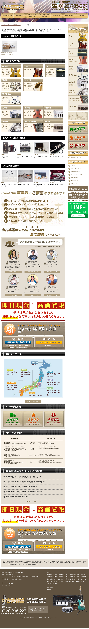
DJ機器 (72, 91)
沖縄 (56, 583)
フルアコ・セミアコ (7, 74)
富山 (63, 577)
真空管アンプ (50, 73)
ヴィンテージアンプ (51, 74)
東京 (51, 577)
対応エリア (49, 572)
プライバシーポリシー (77, 168)
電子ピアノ (47, 111)
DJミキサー (5, 128)
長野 (78, 577)
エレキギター (5, 69)
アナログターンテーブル (8, 125)
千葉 (48, 577)
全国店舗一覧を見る (32, 401)
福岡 (69, 581)
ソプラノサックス (29, 83)
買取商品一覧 (74, 181)
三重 (51, 579)
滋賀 (55, 579)
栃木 (78, 574)
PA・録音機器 (74, 99)
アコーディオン (48, 116)
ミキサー (26, 128)
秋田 (63, 574)
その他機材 (73, 107)
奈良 (69, 579)
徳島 (55, 581)
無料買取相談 (74, 177)
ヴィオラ (26, 112)
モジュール (5, 99)
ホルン (9, 88)
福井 (71, 577)
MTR (25, 125)
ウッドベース (27, 114)
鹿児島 (52, 583)
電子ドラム (73, 76)
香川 (59, 581)
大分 (84, 581)
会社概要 (73, 165)
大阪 (62, 579)
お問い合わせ (50, 587)
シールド (52, 126)
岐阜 (82, 577)
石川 (67, 577)
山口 (51, 581)
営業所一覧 (74, 184)
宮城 (60, 574)
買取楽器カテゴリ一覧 (8, 574)
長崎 (77, 581)
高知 (66, 581)
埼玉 (85, 574)
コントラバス (27, 116)
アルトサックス (28, 85)
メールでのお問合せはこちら (33, 501)
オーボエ (4, 88)
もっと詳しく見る (13, 272)
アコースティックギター (8, 71)
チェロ (33, 111)
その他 (19, 579)
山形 (67, 574)
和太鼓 (4, 116)
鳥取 (78, 579)
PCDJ (6, 126)
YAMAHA (3, 182)
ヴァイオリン (27, 111)
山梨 (74, 577)
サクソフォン (5, 83)
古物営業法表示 (75, 171)
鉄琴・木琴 (5, 114)
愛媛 (62, 581)
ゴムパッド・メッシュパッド (10, 97)
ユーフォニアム (14, 85)
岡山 (85, 579)
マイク (46, 128)
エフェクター (47, 125)
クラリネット (5, 86)
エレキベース (27, 69)
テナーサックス (28, 86)
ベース (71, 44)
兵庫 (66, 579)
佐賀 (73, 581)
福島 (71, 574)
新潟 (60, 577)
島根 (82, 579)
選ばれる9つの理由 (76, 157)
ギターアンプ (50, 69)
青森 (52, 574)
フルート (12, 86)
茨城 (74, 574)
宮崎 (48, 583)
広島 (48, 581)
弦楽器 (73, 60)
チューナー (47, 126)
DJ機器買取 (5, 579)
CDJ (3, 126)
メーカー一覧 (73, 116)
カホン (4, 112)
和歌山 (74, 579)
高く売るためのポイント (77, 174)
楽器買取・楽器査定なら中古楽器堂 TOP (11, 25)
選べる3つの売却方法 (7, 583)
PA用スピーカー (28, 126)
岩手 (56, 574)
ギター (71, 37)
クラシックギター (7, 73)
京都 (59, 579)
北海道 (48, 574)
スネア (4, 100)
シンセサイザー (48, 112)
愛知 (48, 579)
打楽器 (71, 68)
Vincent (35, 154)
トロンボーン (5, 85)
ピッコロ (13, 88)
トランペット (13, 83)
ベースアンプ (50, 71)
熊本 (80, 581)
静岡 (85, 577)
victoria (3, 154)
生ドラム (4, 111)
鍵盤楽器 (72, 83)
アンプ (50, 128)
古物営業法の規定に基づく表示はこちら (69, 11)
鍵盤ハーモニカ (48, 114)
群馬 (82, 574)
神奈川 (55, 577)
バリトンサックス (29, 88)
